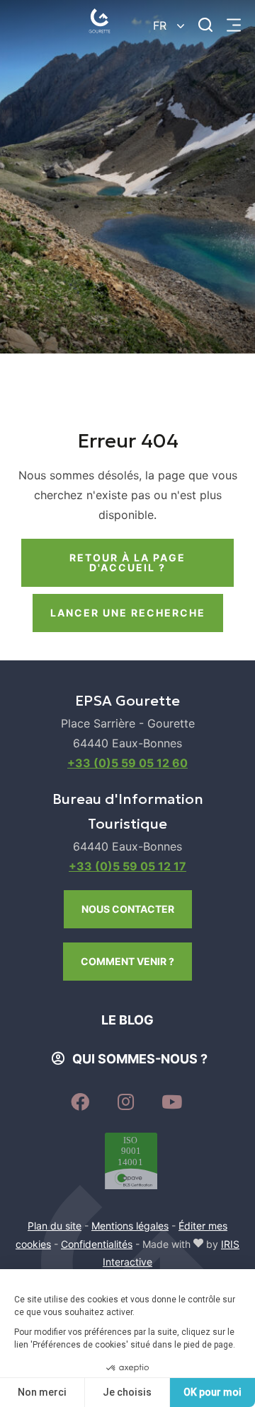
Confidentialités (96, 1244)
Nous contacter (127, 909)
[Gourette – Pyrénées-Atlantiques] (102, 24)
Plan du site (54, 1226)
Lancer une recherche (127, 613)
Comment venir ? (127, 961)
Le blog (127, 1019)
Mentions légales (130, 1226)
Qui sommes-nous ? (140, 1058)
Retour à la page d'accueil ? (127, 562)
